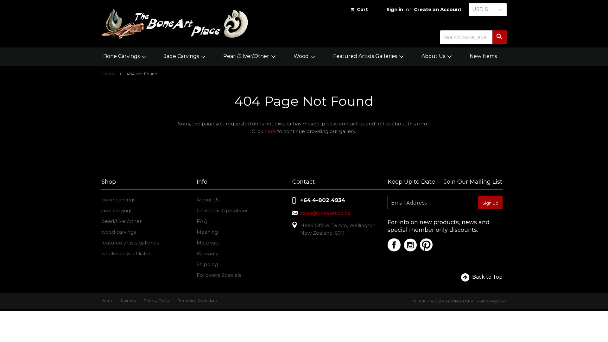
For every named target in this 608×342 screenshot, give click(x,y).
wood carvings (118, 232)
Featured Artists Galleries (365, 56)
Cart (362, 9)
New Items (483, 56)
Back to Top (487, 277)
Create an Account (437, 9)
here (270, 131)
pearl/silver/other (121, 221)
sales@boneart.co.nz (325, 213)
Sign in (394, 9)
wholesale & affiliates (126, 253)
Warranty (207, 253)
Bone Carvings (122, 56)
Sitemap (128, 300)
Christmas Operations (222, 210)
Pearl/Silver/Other (246, 56)
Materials (207, 243)
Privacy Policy (157, 300)
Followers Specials (219, 275)
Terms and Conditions (197, 300)
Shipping (207, 264)
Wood (302, 56)
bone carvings (118, 200)
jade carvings (116, 210)
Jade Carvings (182, 56)
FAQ (202, 221)
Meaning (207, 232)
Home (107, 73)
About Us (433, 56)
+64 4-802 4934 (322, 200)
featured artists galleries (130, 243)
